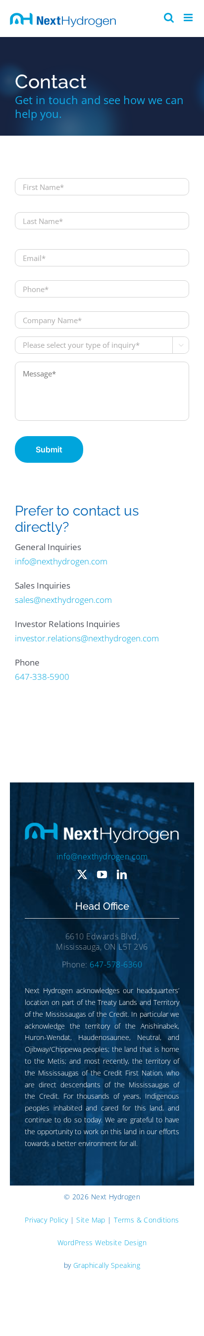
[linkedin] (122, 875)
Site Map (90, 1220)
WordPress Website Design (102, 1242)
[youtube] (102, 875)
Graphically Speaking (106, 1265)
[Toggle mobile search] (169, 17)
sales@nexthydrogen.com (63, 599)
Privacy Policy (46, 1220)
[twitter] (82, 875)
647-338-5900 (42, 676)
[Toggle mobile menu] (189, 17)
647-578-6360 (116, 964)
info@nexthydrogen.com (61, 561)
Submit (49, 449)
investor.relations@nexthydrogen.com (87, 638)
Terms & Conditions (146, 1220)
